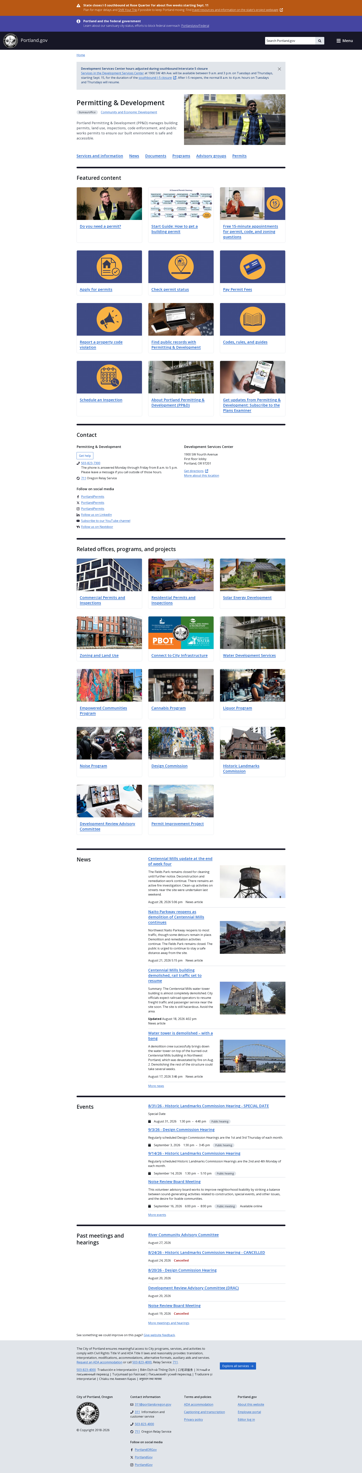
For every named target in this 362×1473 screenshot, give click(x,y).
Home (81, 55)
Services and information (100, 155)
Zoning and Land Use (99, 655)
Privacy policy (193, 1419)
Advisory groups (211, 155)
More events (157, 1215)
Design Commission (169, 765)
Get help (85, 456)
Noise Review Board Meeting (174, 1305)
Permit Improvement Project (177, 823)
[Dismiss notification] (279, 69)
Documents (155, 155)
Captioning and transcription (204, 1412)
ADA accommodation (198, 1404)
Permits (239, 155)
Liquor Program (237, 707)
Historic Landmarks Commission (241, 768)
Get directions (194, 471)
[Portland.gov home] (25, 40)
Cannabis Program (168, 707)
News (134, 155)
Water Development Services (249, 655)
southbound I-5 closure (155, 78)
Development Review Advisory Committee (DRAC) (193, 1287)
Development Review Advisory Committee (107, 826)
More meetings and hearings (168, 1323)
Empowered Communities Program (103, 710)
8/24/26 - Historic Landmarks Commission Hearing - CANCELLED (206, 1252)
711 (175, 1362)
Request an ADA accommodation (99, 1362)
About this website (251, 1404)
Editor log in (246, 1419)
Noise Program (93, 765)
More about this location (201, 475)
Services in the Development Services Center (112, 73)
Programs (181, 155)
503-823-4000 (142, 1362)
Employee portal (249, 1412)
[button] (344, 40)
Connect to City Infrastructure (179, 655)
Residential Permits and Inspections (173, 600)
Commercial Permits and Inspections (102, 600)
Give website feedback (159, 1335)
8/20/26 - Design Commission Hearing (182, 1270)
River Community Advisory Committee (183, 1234)
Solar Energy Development (247, 597)
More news (156, 1086)
